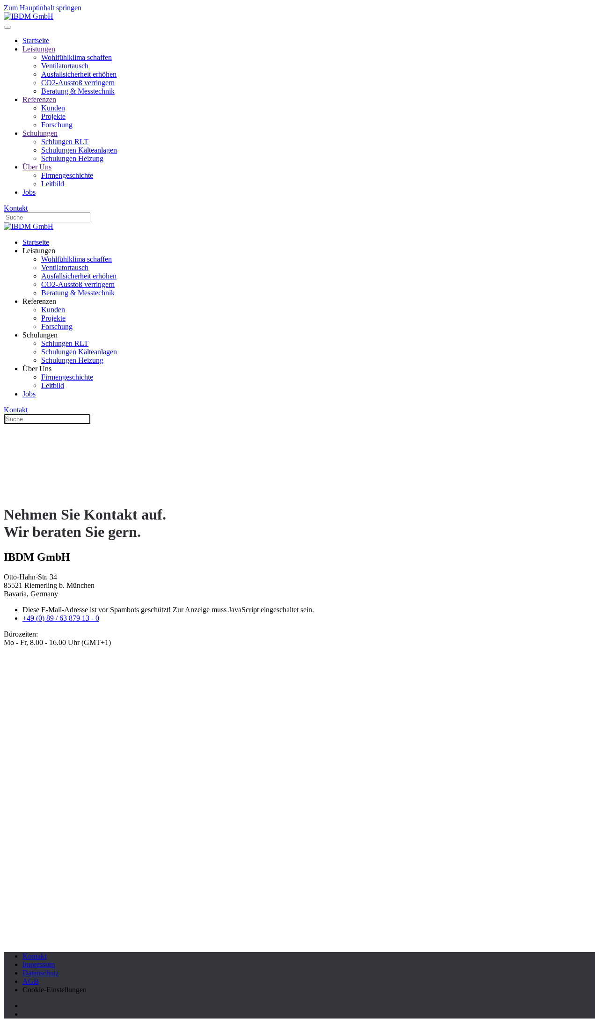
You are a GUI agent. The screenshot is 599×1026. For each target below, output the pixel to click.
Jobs (29, 192)
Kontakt (16, 208)
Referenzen (39, 99)
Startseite (35, 40)
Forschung (57, 125)
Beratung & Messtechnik (78, 91)
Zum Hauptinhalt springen (42, 8)
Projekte (53, 116)
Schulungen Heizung (72, 158)
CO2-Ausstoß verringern (78, 83)
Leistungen (38, 49)
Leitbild (52, 184)
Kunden (53, 108)
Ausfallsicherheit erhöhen (79, 74)
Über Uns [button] (36, 369)
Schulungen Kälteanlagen (79, 150)
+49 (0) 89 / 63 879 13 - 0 (60, 618)
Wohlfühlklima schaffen (76, 57)
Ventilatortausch (64, 66)
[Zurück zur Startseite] (28, 16)
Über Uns (36, 167)
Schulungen (40, 133)
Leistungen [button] (38, 251)
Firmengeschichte (67, 175)
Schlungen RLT (64, 142)
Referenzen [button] (39, 301)
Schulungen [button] (40, 335)
